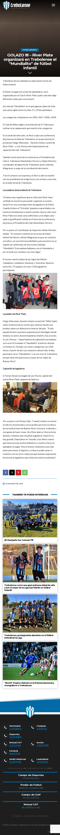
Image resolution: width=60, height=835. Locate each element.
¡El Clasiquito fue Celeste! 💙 (18, 540)
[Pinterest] (18, 472)
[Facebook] (5, 472)
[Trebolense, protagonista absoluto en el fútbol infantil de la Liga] (30, 613)
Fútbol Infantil (30, 50)
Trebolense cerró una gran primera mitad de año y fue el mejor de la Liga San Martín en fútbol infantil (29, 587)
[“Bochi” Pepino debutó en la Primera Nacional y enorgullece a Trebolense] (30, 661)
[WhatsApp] (25, 472)
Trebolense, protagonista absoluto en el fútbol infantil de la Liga (28, 636)
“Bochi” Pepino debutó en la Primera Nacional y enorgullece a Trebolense (29, 684)
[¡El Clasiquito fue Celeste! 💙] (30, 518)
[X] (12, 472)
